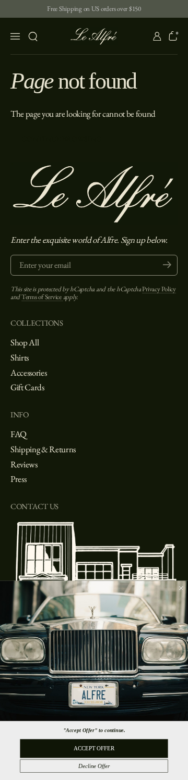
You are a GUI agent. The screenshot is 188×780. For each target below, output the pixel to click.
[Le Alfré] (94, 36)
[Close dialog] (181, 588)
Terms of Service (42, 296)
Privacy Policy (158, 288)
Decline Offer (93, 766)
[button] (33, 36)
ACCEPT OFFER (94, 748)
